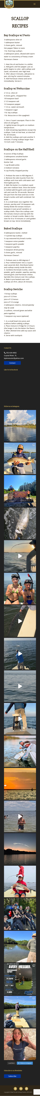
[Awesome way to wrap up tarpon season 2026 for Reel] (20, 751)
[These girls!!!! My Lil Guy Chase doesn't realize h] (20, 914)
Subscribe (12, 1076)
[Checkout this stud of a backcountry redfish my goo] (20, 946)
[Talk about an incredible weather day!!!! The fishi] (20, 1012)
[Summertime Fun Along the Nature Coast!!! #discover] (20, 816)
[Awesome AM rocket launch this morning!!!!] (20, 849)
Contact (12, 363)
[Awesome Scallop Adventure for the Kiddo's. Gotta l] (20, 588)
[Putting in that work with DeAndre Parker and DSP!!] (20, 979)
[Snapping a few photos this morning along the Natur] (20, 458)
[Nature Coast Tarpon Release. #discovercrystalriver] (20, 621)
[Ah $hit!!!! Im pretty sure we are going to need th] (20, 556)
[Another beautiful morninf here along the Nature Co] (20, 426)
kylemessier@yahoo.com (14, 358)
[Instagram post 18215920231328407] (20, 653)
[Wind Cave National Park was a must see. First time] (20, 491)
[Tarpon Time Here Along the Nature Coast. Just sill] (20, 686)
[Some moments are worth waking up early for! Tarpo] (20, 719)
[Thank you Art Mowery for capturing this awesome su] (20, 784)
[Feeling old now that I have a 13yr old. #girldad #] (20, 1044)
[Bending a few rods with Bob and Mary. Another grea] (20, 881)
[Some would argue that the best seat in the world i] (20, 523)
